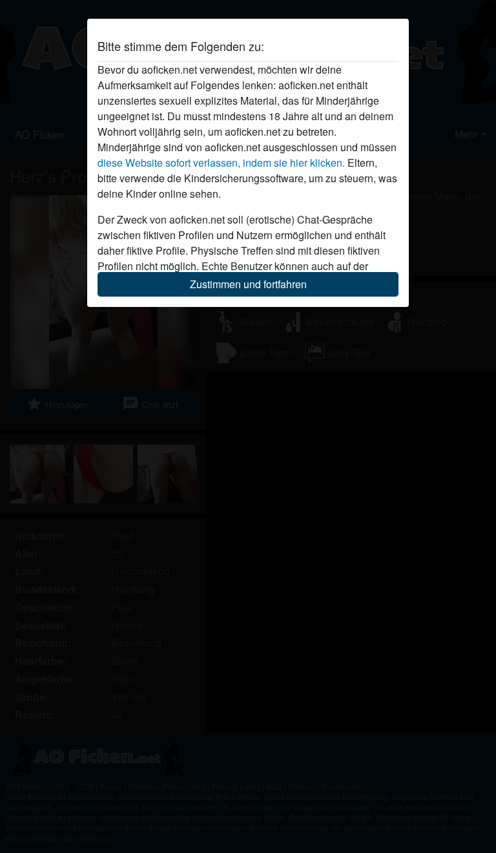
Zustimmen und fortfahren (248, 284)
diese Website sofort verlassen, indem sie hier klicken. (221, 162)
